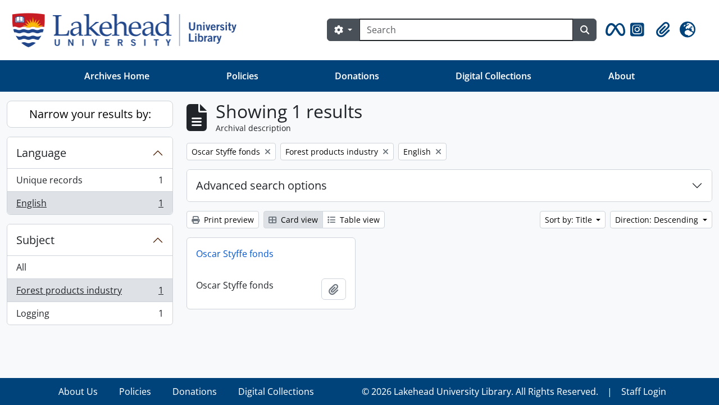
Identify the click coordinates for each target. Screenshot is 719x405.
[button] (613, 29)
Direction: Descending (657, 219)
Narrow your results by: (90, 114)
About (621, 76)
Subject (35, 240)
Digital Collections (493, 76)
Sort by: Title (569, 219)
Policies (242, 76)
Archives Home (116, 76)
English (89, 205)
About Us (78, 391)
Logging (89, 316)
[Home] (128, 30)
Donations (357, 76)
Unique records (89, 183)
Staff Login (643, 391)
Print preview (228, 219)
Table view (359, 219)
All (21, 267)
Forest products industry (89, 293)
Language (41, 152)
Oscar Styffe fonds (235, 254)
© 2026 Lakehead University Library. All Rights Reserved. (480, 391)
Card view (298, 219)
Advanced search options (261, 185)
